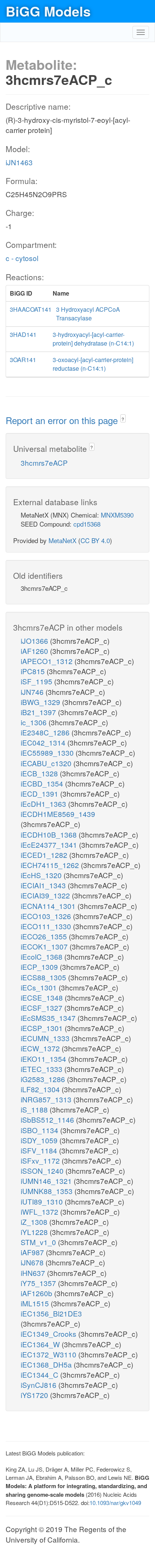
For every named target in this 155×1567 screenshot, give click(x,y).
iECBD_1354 (43, 783)
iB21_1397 (39, 712)
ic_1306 (35, 722)
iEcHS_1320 (42, 875)
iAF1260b (37, 1293)
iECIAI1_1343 (44, 885)
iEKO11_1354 (44, 1059)
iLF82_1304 (41, 1089)
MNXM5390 (117, 514)
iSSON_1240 (43, 1170)
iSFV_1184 (40, 1150)
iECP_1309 (40, 967)
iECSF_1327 (42, 1007)
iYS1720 (35, 1395)
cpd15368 (86, 523)
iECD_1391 (40, 793)
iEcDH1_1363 (44, 804)
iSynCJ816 (39, 1385)
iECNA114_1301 (49, 906)
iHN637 (34, 1273)
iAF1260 (35, 651)
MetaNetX (62, 540)
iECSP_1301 (43, 1028)
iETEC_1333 (42, 1069)
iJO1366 (35, 641)
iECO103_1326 (47, 916)
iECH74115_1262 (51, 865)
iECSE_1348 (43, 997)
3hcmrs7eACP (44, 462)
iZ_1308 (35, 1222)
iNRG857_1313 (47, 1099)
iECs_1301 (40, 987)
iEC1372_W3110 (49, 1354)
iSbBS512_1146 (48, 1119)
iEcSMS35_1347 (49, 1018)
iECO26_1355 (45, 936)
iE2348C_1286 (46, 732)
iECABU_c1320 (47, 763)
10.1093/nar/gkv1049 (115, 1503)
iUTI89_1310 (43, 1201)
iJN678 (33, 1262)
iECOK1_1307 (45, 946)
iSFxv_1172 (41, 1160)
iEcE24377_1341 (50, 844)
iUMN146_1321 (47, 1181)
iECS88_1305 (44, 977)
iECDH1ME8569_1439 (58, 814)
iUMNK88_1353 (47, 1191)
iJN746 (33, 692)
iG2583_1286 (44, 1079)
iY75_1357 (39, 1283)
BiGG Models (48, 11)
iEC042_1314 (44, 742)
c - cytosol (22, 258)
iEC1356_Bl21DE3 (51, 1313)
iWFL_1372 (40, 1211)
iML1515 (36, 1303)
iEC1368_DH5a (47, 1364)
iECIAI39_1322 (46, 895)
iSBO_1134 (40, 1130)
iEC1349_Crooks (49, 1333)
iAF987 (33, 1252)
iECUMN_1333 (46, 1038)
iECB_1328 (40, 773)
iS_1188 (35, 1109)
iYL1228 (35, 1232)
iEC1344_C (40, 1374)
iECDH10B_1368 (50, 834)
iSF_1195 (37, 681)
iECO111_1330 (47, 926)
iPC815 (34, 671)
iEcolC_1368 (42, 956)
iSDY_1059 (40, 1140)
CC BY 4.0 (95, 540)
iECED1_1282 (45, 855)
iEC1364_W (41, 1344)
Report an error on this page (63, 420)
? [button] (123, 419)
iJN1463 (19, 162)
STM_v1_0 (39, 1242)
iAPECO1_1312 (47, 661)
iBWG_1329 (41, 702)
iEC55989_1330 (48, 752)
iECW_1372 (41, 1048)
